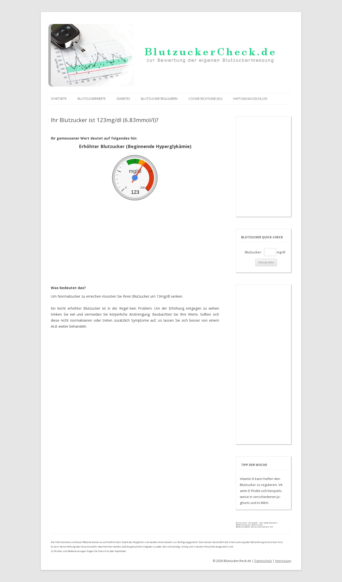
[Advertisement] (135, 238)
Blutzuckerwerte (92, 99)
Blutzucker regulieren (159, 99)
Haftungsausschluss (250, 99)
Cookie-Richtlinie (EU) (205, 99)
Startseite (59, 99)
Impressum (283, 561)
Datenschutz (263, 561)
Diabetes (123, 99)
